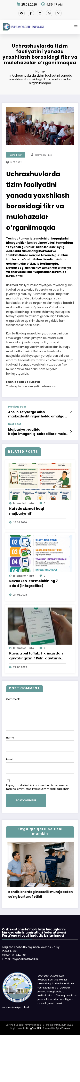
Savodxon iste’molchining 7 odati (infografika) (33, 583)
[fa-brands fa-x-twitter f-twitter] (58, 13)
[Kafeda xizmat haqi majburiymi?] (40, 481)
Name (10, 737)
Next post (14, 424)
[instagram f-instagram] (49, 13)
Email (9, 759)
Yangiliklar (16, 155)
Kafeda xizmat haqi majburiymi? (26, 511)
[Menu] (76, 27)
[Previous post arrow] (71, 411)
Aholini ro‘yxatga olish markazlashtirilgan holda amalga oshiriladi (36, 414)
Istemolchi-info (43, 155)
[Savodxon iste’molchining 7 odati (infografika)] (40, 553)
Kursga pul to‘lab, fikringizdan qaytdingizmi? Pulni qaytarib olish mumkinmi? (36, 656)
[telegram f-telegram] (21, 13)
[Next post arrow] (71, 431)
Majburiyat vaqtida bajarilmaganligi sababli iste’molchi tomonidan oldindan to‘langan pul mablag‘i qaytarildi (38, 431)
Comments (13, 699)
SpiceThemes (63, 1028)
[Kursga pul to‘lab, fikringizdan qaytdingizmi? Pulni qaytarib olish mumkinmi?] (40, 626)
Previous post (17, 406)
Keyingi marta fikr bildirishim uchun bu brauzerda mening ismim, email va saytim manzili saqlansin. (38, 787)
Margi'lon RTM (33, 1028)
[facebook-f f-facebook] (31, 13)
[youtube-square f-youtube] (40, 13)
